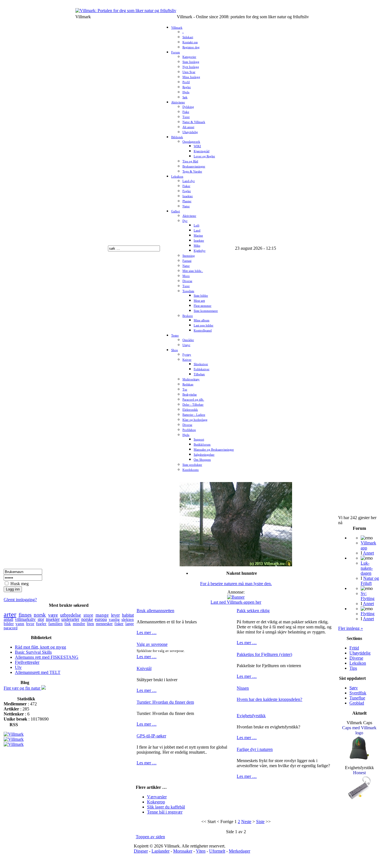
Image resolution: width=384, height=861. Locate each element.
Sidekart (187, 37)
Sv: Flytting (367, 596)
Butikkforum (202, 444)
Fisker (186, 186)
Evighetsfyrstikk (251, 715)
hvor (30, 623)
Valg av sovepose (152, 644)
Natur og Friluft (370, 581)
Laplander (161, 851)
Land (197, 230)
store (88, 615)
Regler (186, 87)
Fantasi (186, 260)
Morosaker (182, 851)
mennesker (104, 623)
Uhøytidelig (190, 132)
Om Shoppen (202, 459)
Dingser (141, 851)
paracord (10, 628)
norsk (40, 615)
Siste (260, 821)
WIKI (197, 146)
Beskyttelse (189, 394)
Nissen (243, 688)
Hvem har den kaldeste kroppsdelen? (269, 699)
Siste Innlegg (190, 61)
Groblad (356, 703)
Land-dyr (188, 181)
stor (41, 619)
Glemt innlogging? (20, 599)
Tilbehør (199, 374)
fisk (67, 623)
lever (115, 615)
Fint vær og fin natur (22, 688)
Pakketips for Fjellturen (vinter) (264, 654)
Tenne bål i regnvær (164, 812)
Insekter (187, 196)
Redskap (187, 384)
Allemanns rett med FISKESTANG (46, 657)
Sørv (353, 687)
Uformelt (217, 851)
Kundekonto (190, 469)
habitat (128, 615)
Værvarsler (157, 796)
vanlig (114, 619)
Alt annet (188, 127)
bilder (9, 623)
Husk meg (19, 583)
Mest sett (199, 300)
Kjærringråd (201, 151)
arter (10, 614)
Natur (186, 206)
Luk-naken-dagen (367, 568)
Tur (184, 389)
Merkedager (239, 851)
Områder (188, 340)
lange (129, 623)
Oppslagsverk (191, 141)
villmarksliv (25, 619)
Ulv (18, 667)
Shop (174, 350)
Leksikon (177, 176)
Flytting (367, 613)
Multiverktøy (191, 379)
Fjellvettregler (27, 662)
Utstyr (186, 345)
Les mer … (147, 632)
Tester (175, 335)
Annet (368, 553)
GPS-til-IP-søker (151, 735)
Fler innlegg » (350, 628)
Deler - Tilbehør (193, 404)
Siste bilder (201, 295)
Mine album (201, 320)
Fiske (185, 111)
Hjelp (185, 92)
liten (90, 623)
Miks (197, 245)
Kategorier (189, 56)
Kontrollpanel (203, 330)
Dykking (188, 106)
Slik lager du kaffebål (166, 807)
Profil (186, 82)
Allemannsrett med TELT (37, 672)
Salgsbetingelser (204, 454)
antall (8, 619)
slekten (127, 619)
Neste (246, 821)
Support (199, 439)
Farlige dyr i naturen (255, 749)
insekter (53, 619)
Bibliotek (177, 137)
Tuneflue (357, 698)
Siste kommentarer (206, 310)
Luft (196, 225)
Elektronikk (190, 409)
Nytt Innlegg (190, 67)
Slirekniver (201, 364)
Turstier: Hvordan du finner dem (165, 702)
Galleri (175, 211)
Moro (186, 276)
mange (102, 615)
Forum (175, 52)
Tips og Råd (190, 161)
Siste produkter (192, 464)
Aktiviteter (178, 102)
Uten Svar (188, 72)
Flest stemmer (202, 305)
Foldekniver (201, 369)
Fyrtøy (186, 354)
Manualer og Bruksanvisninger (214, 449)
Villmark (176, 27)
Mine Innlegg (191, 77)
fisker (118, 623)
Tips (353, 668)
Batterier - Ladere (193, 414)
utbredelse (70, 615)
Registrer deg (191, 47)
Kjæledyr (199, 250)
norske (87, 619)
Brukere (187, 315)
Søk (185, 97)
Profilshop (189, 429)
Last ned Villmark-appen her (236, 602)
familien (55, 623)
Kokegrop (156, 801)
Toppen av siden (150, 836)
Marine (198, 235)
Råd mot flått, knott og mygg (40, 647)
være (53, 615)
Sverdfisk (357, 692)
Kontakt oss (190, 42)
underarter (70, 619)
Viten (200, 851)
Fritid (354, 648)
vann (19, 623)
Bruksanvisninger (193, 166)
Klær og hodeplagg (194, 419)
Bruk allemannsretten (155, 610)
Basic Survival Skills (33, 652)
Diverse (187, 281)
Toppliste (188, 291)
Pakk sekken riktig (253, 610)
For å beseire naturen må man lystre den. (236, 583)
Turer (186, 117)
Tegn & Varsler (192, 171)
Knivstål (144, 668)
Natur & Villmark (193, 122)
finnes (25, 615)
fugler (41, 623)
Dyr (185, 220)
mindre (79, 623)
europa (101, 619)
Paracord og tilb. (193, 399)
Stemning (188, 255)
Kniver (186, 359)
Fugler (186, 191)
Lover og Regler (204, 156)
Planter (186, 201)
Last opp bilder (203, 325)
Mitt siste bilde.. (192, 270)
